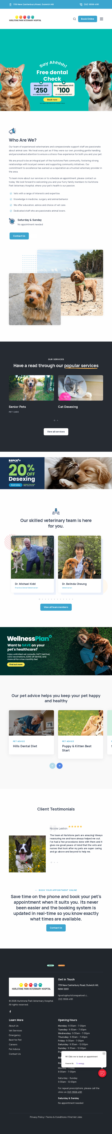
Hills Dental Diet (25, 746)
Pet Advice (19, 741)
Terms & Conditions (56, 1117)
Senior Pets (17, 407)
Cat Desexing (68, 407)
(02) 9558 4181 (91, 4)
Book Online (87, 18)
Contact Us (19, 235)
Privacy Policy (37, 1117)
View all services (56, 431)
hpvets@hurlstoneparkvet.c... (73, 995)
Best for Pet (15, 1039)
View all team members (56, 607)
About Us (13, 1025)
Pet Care (14, 412)
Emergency (15, 1035)
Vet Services (15, 1030)
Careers (13, 1044)
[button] (102, 1073)
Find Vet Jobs (75, 1117)
